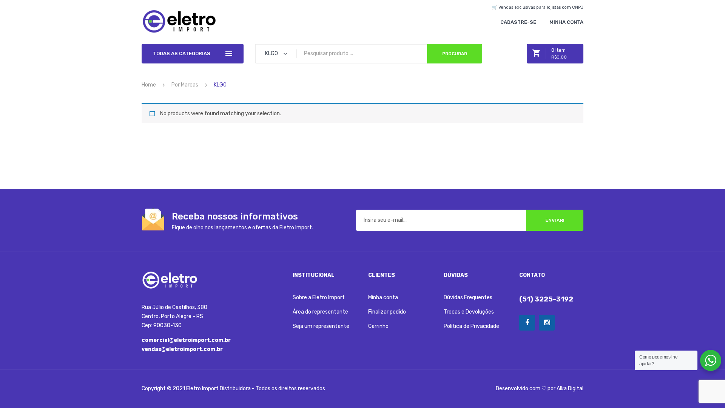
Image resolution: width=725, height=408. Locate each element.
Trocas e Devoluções (469, 312)
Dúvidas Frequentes (468, 297)
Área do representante (320, 312)
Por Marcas (184, 85)
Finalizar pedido (387, 312)
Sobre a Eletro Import (319, 297)
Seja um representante (321, 326)
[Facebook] (527, 323)
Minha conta (383, 297)
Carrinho (378, 326)
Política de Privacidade (471, 326)
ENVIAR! (555, 220)
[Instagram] (547, 323)
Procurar (454, 53)
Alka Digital (570, 388)
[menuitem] (518, 22)
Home (149, 85)
